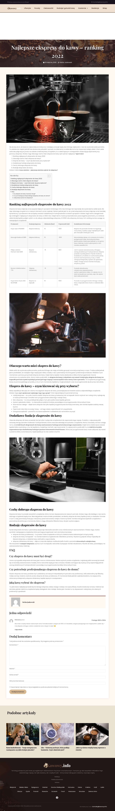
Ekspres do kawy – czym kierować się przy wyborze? (29, 183)
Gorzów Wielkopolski (58, 787)
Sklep (105, 8)
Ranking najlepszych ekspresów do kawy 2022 (26, 178)
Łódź (95, 787)
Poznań (35, 791)
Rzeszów (45, 791)
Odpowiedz (18, 630)
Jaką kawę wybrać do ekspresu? (23, 198)
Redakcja (95, 8)
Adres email (14, 675)
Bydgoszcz (35, 787)
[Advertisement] (57, 26)
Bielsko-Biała (23, 787)
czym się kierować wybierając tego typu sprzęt (34, 393)
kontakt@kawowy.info (99, 806)
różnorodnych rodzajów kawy (85, 541)
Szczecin (54, 791)
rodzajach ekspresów (27, 544)
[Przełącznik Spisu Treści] (48, 176)
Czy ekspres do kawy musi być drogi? (24, 194)
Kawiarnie (82, 8)
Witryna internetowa (16, 681)
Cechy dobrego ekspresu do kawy (23, 187)
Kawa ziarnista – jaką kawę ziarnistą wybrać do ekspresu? (38, 170)
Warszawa (71, 791)
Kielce (80, 787)
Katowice (71, 787)
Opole (28, 791)
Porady (37, 8)
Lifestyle (27, 8)
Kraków (88, 787)
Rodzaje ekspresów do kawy (21, 189)
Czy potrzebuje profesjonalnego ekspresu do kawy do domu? (32, 196)
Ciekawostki (48, 8)
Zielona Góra (92, 791)
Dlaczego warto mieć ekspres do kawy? (25, 181)
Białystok (13, 787)
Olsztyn (19, 791)
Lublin (102, 787)
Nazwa (12, 668)
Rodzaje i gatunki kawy (66, 8)
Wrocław (82, 791)
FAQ (13, 192)
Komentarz (13, 645)
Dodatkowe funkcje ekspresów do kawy (25, 185)
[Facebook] (57, 797)
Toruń (63, 791)
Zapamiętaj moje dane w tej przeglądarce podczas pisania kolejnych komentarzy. (39, 687)
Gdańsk (44, 787)
